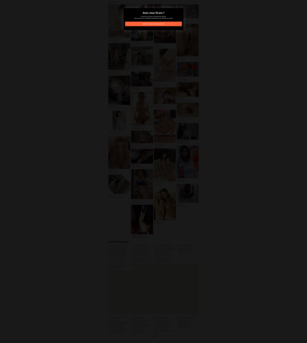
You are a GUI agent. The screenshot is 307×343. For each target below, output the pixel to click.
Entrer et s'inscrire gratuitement (153, 24)
